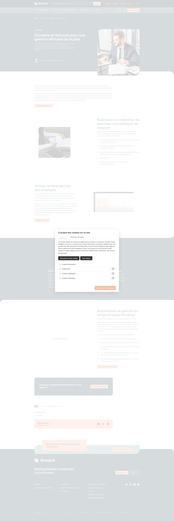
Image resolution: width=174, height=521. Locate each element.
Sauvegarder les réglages (105, 288)
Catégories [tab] (63, 237)
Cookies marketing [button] (68, 278)
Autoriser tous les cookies (69, 258)
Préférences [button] (66, 269)
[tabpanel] (87, 260)
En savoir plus (62, 253)
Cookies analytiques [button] (68, 274)
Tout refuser (86, 258)
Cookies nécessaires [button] (69, 264)
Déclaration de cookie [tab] (76, 237)
